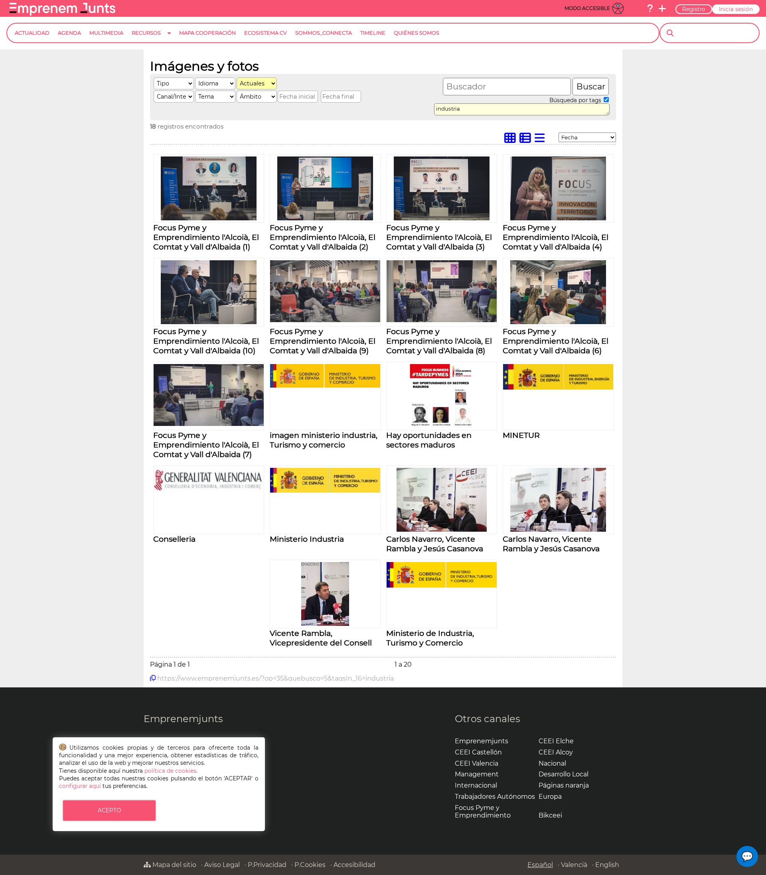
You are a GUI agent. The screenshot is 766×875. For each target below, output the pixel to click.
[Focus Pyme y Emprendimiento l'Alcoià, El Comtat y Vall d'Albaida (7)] (209, 424)
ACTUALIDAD (32, 33)
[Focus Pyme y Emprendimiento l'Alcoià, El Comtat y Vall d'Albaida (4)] (558, 218)
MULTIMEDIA (106, 33)
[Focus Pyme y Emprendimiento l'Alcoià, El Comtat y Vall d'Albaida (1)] (209, 218)
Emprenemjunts (183, 719)
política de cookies (170, 771)
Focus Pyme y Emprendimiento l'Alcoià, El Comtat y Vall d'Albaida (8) (439, 341)
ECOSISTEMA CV (265, 33)
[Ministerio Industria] (325, 490)
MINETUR (521, 435)
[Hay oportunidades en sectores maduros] (442, 426)
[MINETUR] (558, 387)
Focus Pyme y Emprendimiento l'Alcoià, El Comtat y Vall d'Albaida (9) (322, 341)
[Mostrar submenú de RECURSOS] (169, 39)
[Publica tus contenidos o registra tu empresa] (662, 8)
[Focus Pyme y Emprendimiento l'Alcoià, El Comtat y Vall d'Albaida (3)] (442, 218)
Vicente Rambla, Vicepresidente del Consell (321, 637)
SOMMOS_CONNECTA (323, 33)
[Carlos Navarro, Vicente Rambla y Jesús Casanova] (442, 529)
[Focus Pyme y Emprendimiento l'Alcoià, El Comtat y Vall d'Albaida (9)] (325, 320)
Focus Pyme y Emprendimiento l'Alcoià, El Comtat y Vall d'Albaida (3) (439, 237)
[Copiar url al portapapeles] (153, 678)
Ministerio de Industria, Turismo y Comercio (430, 637)
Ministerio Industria (307, 539)
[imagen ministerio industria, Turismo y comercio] (325, 385)
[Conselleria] (209, 489)
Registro (693, 9)
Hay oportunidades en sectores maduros (429, 439)
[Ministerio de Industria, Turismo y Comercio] (442, 585)
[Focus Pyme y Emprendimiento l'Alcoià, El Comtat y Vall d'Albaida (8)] (442, 320)
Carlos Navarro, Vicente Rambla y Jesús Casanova (434, 543)
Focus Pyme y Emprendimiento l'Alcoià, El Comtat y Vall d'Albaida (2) (322, 237)
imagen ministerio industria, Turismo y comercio (323, 439)
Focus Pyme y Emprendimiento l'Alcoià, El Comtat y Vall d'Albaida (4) (555, 237)
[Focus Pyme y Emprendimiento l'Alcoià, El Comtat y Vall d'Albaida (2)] (325, 218)
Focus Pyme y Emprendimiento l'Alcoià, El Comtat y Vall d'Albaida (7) (206, 444)
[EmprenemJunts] (62, 13)
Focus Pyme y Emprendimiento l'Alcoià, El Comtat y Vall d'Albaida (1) (206, 237)
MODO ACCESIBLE (587, 8)
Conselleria (174, 539)
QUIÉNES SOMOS (416, 33)
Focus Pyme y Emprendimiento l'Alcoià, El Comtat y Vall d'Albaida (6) (555, 341)
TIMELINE (372, 33)
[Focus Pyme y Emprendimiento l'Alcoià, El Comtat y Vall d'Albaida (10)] (209, 322)
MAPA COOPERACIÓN (207, 33)
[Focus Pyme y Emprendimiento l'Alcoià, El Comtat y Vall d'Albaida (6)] (558, 322)
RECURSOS (146, 33)
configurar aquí (80, 786)
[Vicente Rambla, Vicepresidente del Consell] (325, 624)
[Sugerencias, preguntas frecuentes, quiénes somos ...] (649, 8)
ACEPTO (109, 810)
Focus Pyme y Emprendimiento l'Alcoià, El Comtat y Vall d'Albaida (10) (206, 341)
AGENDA (69, 33)
